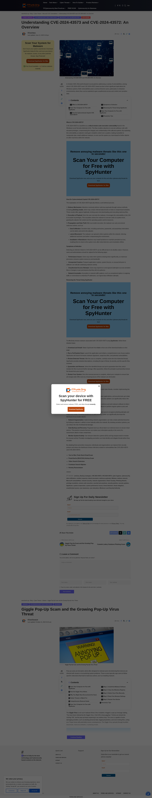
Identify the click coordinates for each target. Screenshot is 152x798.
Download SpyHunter (76, 409)
